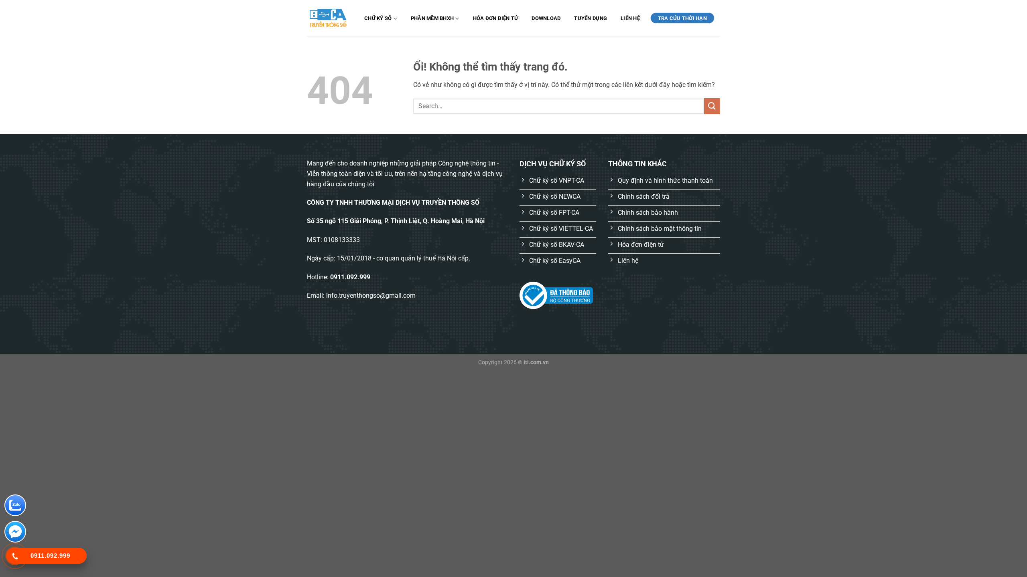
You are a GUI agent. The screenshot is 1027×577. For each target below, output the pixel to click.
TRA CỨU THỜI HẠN (682, 18)
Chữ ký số (378, 18)
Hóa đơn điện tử (495, 18)
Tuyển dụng (590, 18)
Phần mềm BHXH (432, 18)
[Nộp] (712, 106)
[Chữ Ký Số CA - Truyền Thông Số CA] (328, 18)
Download (546, 18)
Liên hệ (630, 18)
